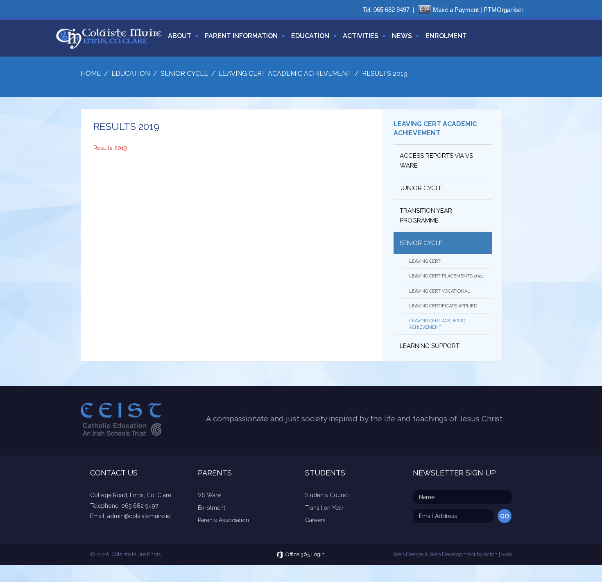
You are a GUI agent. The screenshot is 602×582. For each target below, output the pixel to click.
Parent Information (241, 36)
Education (310, 36)
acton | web (498, 554)
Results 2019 (110, 148)
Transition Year (324, 508)
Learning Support (429, 346)
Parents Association (223, 520)
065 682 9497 (391, 9)
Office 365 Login (305, 554)
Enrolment (446, 36)
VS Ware (209, 495)
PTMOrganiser (503, 9)
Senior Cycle (421, 243)
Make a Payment (456, 9)
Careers (315, 520)
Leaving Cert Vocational (439, 291)
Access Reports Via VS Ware (436, 160)
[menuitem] (176, 41)
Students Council (327, 495)
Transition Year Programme (426, 215)
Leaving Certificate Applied (443, 306)
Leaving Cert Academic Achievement (437, 324)
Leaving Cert (425, 261)
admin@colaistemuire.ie (138, 516)
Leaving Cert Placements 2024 (446, 276)
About (179, 36)
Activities (360, 36)
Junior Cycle (421, 188)
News (402, 36)
